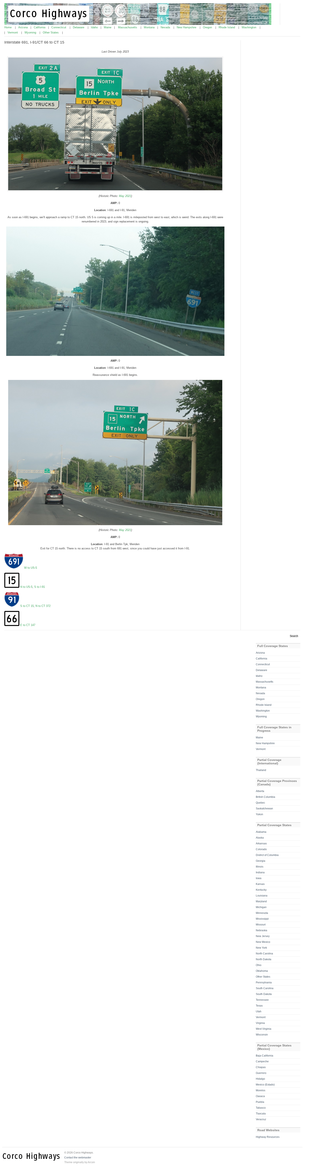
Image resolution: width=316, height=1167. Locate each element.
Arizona (23, 27)
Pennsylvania (264, 982)
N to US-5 (26, 586)
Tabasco (261, 1107)
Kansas (260, 884)
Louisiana (261, 895)
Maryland (261, 901)
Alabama (261, 831)
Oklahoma (262, 970)
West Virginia (263, 1028)
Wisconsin (262, 1034)
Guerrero (261, 1073)
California (40, 27)
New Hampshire (187, 27)
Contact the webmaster (77, 1157)
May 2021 (124, 196)
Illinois (259, 866)
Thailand (261, 770)
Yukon (259, 814)
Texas (259, 1005)
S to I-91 (39, 586)
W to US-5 (30, 567)
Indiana (260, 872)
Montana (149, 27)
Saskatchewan (264, 808)
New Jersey (263, 936)
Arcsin (91, 1162)
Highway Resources (267, 1136)
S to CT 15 (27, 606)
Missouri (261, 924)
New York (261, 947)
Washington (249, 27)
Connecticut (59, 27)
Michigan (261, 907)
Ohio (258, 965)
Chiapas (261, 1067)
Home (8, 27)
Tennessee (262, 999)
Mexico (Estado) (265, 1084)
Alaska (260, 837)
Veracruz (261, 1119)
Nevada (166, 27)
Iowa (258, 878)
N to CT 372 (43, 606)
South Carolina (264, 988)
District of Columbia (267, 855)
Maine (108, 27)
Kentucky (261, 889)
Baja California (264, 1055)
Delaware (79, 27)
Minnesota (262, 913)
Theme (68, 1162)
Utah (258, 1011)
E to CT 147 (27, 625)
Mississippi (262, 918)
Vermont (13, 32)
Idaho (95, 27)
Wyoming (31, 32)
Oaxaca (260, 1096)
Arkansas (261, 843)
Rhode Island (227, 27)
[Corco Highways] (137, 24)
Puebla (260, 1102)
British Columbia (265, 796)
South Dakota (264, 994)
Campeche (262, 1061)
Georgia (260, 860)
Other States (51, 32)
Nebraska (261, 930)
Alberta (260, 791)
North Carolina (264, 953)
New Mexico (263, 941)
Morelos (260, 1090)
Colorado (261, 849)
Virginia (260, 1023)
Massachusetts (128, 27)
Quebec (260, 802)
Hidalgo (260, 1078)
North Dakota (263, 959)
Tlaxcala (261, 1113)
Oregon (208, 27)
